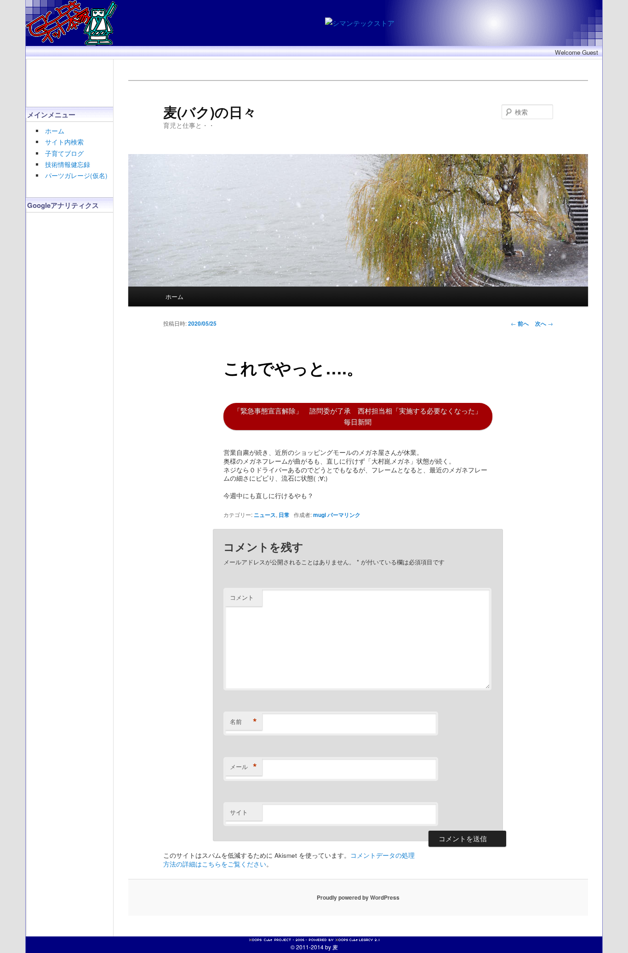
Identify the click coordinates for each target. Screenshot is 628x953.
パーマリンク (343, 515)
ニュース (265, 515)
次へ (544, 323)
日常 (284, 515)
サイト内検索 (64, 142)
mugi (319, 515)
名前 (243, 721)
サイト (239, 812)
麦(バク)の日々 (210, 111)
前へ (520, 323)
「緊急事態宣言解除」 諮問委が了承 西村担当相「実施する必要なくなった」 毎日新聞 (358, 416)
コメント (242, 597)
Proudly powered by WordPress (358, 897)
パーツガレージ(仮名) (76, 175)
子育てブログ (64, 153)
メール (243, 766)
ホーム (54, 130)
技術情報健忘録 (67, 164)
